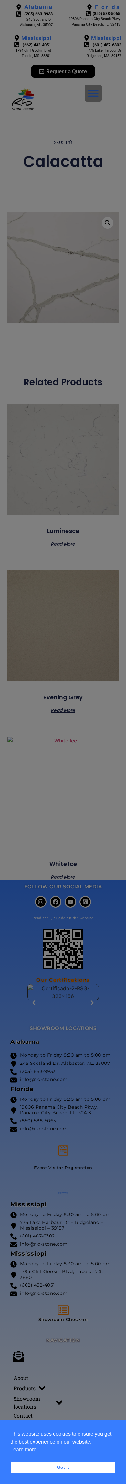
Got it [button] (63, 1467)
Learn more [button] (23, 1449)
